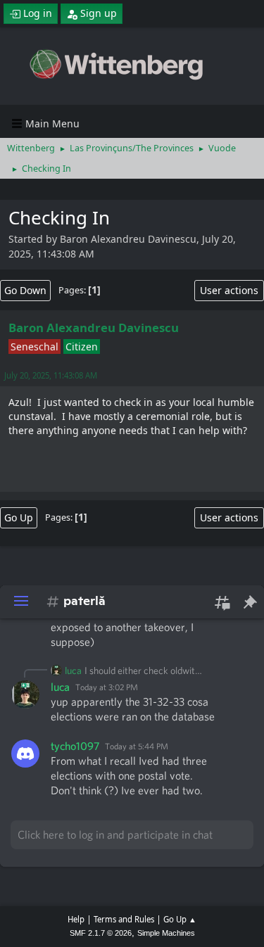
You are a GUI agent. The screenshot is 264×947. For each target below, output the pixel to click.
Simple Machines (166, 933)
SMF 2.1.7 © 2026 (101, 933)
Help (76, 919)
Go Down (25, 290)
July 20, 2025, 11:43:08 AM (50, 375)
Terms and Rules (124, 919)
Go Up (18, 517)
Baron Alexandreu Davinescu (93, 327)
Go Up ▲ (179, 919)
